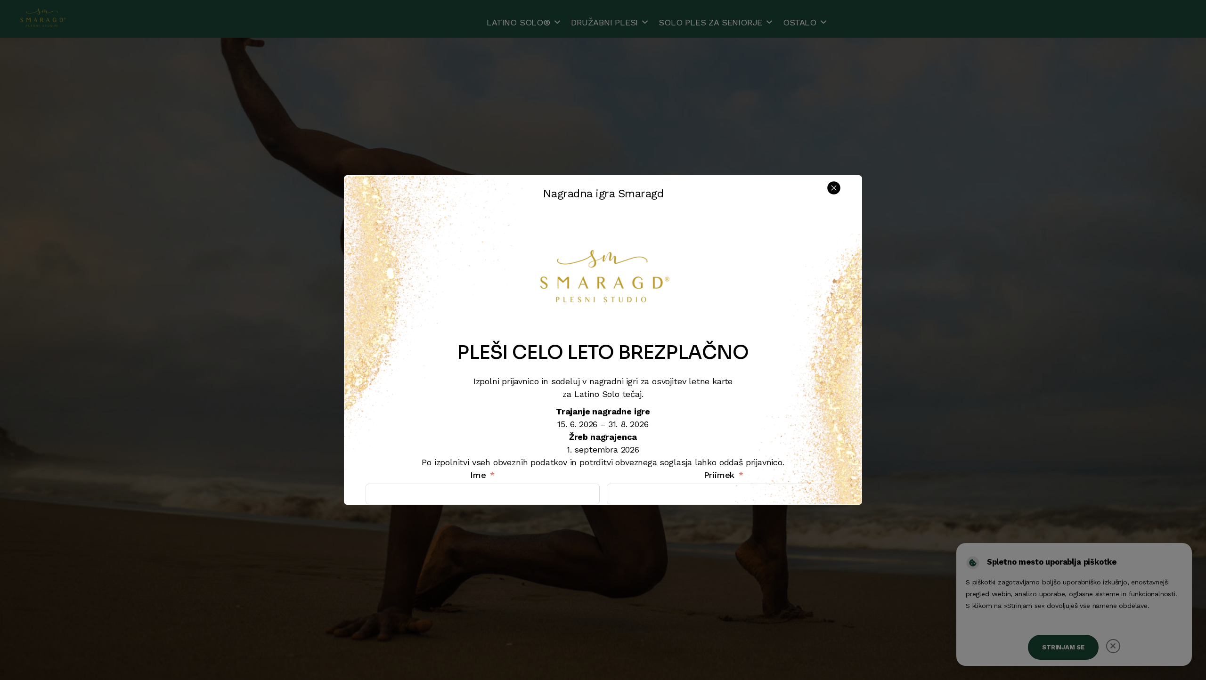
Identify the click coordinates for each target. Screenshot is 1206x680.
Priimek (719, 475)
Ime (478, 475)
